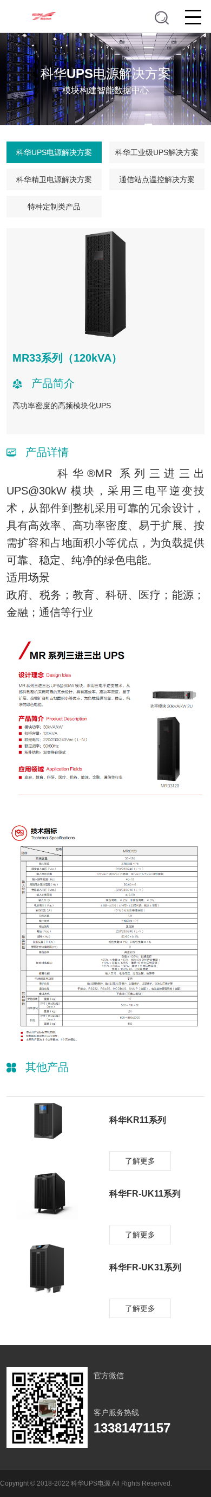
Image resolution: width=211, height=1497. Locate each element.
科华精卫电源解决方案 (54, 179)
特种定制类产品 (54, 206)
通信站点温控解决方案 (157, 179)
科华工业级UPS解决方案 (157, 152)
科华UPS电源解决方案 (54, 152)
